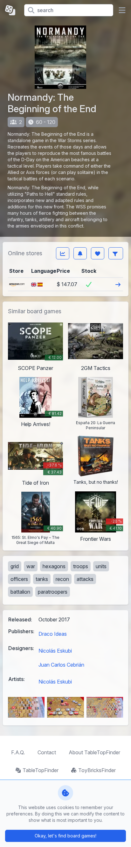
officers (19, 579)
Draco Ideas (52, 634)
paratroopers (52, 592)
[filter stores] (115, 253)
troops (80, 566)
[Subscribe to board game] (80, 253)
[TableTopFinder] (12, 10)
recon (62, 579)
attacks (85, 579)
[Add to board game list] (97, 253)
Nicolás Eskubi (55, 651)
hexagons (54, 566)
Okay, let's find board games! (65, 835)
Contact (47, 752)
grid (14, 566)
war (30, 566)
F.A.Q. (18, 752)
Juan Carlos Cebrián (61, 665)
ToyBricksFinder (97, 770)
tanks (42, 579)
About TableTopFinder (94, 752)
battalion (20, 592)
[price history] (62, 253)
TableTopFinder (41, 770)
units (101, 566)
